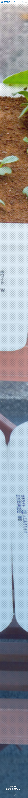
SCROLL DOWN (14, 795)
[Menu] (25, 1)
